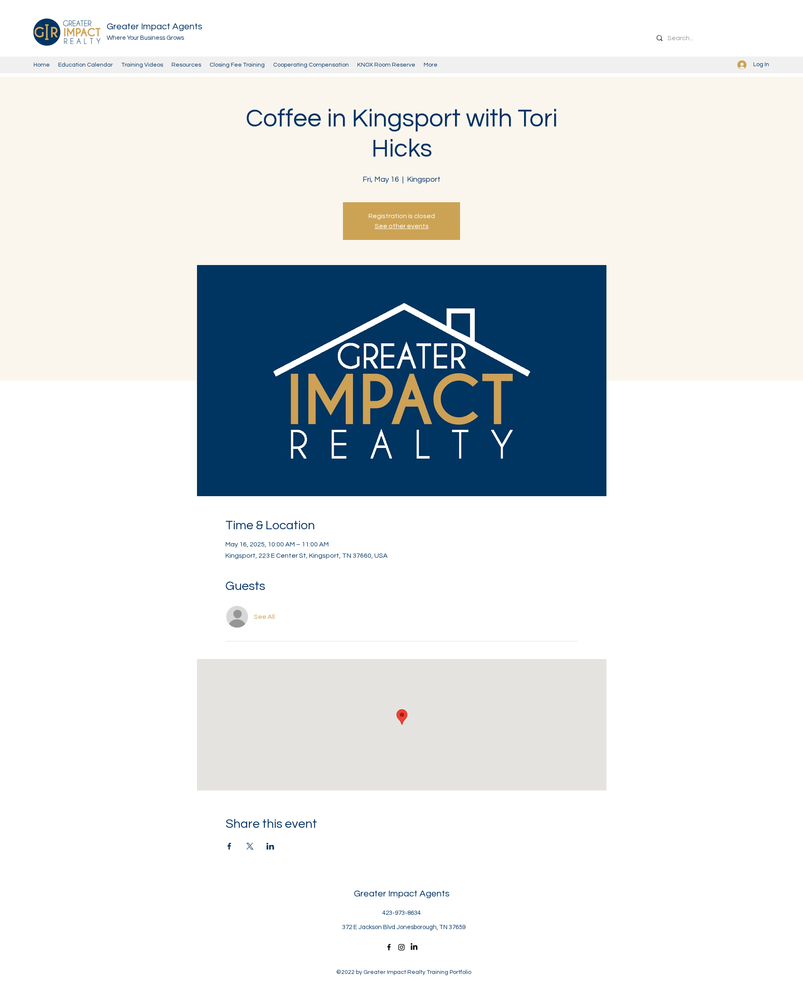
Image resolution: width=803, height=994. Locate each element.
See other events (402, 226)
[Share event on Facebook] (229, 846)
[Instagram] (401, 947)
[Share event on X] (250, 846)
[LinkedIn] (414, 947)
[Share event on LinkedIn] (270, 846)
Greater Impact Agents (154, 26)
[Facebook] (389, 947)
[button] (386, 65)
